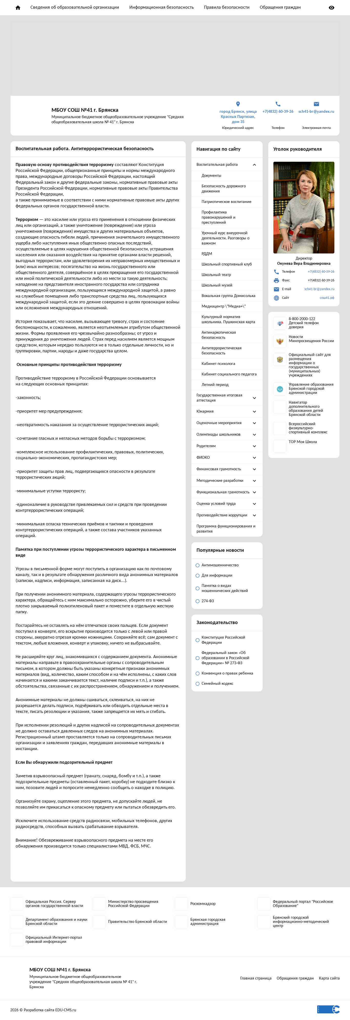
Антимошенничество (220, 565)
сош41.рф (327, 298)
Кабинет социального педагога (229, 374)
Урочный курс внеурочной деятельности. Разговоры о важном (225, 238)
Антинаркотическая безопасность (219, 335)
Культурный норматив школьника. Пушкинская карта (228, 319)
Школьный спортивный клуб (227, 264)
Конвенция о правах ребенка (227, 673)
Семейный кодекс (217, 684)
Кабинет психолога (218, 364)
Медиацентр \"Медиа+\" (224, 306)
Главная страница (256, 978)
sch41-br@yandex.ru (319, 289)
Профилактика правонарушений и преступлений (218, 217)
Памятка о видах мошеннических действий (225, 588)
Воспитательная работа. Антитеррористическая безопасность (85, 148)
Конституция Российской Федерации (223, 640)
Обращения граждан (280, 7)
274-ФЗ (208, 601)
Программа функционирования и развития (226, 529)
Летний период (215, 385)
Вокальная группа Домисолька (228, 296)
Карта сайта (329, 978)
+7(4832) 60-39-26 (321, 272)
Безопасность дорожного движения (224, 188)
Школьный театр (216, 275)
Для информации (217, 576)
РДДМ (207, 254)
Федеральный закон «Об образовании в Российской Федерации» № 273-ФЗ (225, 658)
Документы (211, 176)
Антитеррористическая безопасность (222, 350)
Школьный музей (217, 285)
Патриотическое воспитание (226, 202)
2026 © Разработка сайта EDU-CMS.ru (43, 1010)
